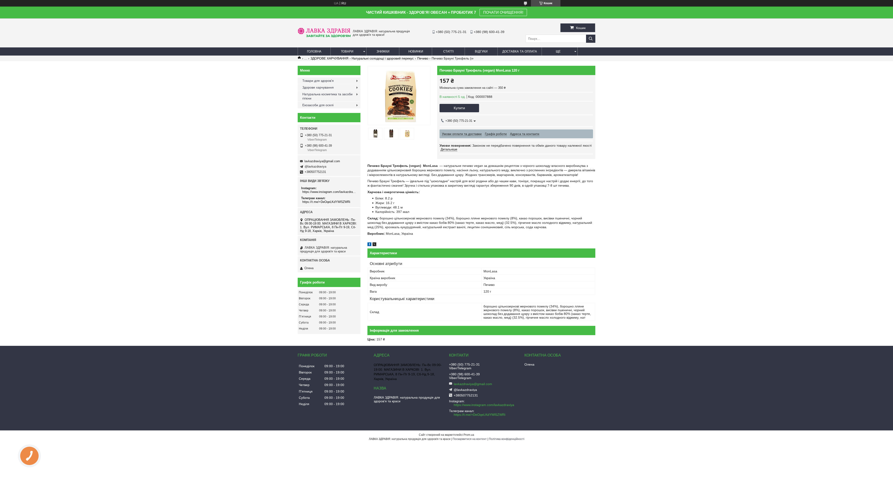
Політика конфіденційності (506, 439)
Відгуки (481, 51)
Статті (448, 51)
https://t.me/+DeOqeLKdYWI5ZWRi (326, 202)
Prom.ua (468, 434)
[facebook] (369, 245)
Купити (459, 108)
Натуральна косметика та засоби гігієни (327, 96)
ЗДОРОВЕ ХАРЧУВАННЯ (329, 58)
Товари (347, 51)
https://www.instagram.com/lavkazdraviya (329, 192)
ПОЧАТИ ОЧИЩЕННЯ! (503, 12)
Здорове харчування (318, 87)
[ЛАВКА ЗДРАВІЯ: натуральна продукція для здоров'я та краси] (324, 36)
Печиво (422, 58)
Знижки (383, 51)
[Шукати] (590, 39)
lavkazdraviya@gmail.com (322, 161)
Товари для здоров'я (318, 81)
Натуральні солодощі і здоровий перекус (383, 58)
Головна (314, 51)
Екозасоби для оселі (317, 105)
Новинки (415, 51)
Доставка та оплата (519, 51)
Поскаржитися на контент (470, 439)
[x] (374, 245)
